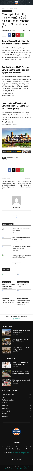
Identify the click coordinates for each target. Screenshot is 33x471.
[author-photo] (16, 204)
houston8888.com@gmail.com (20, 453)
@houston (16, 319)
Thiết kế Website (6, 282)
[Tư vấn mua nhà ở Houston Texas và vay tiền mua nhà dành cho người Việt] (6, 365)
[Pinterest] (18, 35)
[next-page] (6, 308)
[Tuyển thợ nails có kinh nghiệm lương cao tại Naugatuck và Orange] (24, 294)
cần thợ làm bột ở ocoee (12, 157)
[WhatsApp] (22, 35)
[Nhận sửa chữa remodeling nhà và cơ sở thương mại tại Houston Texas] (6, 382)
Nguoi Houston (24, 469)
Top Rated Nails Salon (23, 282)
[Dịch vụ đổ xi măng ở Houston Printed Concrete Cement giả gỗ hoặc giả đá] (6, 373)
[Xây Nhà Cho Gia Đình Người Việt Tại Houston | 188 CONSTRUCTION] (6, 332)
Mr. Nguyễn (6, 30)
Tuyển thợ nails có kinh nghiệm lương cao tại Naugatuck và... (23, 302)
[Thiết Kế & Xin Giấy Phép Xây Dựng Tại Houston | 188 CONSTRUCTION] (9, 294)
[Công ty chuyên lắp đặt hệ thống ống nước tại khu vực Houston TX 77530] (6, 240)
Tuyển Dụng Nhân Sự (12, 8)
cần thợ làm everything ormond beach (12, 160)
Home (3, 8)
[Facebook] (9, 35)
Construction (5, 298)
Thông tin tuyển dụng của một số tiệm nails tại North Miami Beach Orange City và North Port (8, 185)
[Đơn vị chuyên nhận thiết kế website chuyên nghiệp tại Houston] (9, 278)
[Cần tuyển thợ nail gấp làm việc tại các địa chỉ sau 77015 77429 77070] (6, 231)
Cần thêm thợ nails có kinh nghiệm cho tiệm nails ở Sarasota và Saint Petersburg (24, 184)
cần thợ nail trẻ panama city (9, 162)
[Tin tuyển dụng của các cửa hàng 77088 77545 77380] (6, 248)
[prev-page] (3, 308)
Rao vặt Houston (15, 469)
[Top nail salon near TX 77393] (24, 278)
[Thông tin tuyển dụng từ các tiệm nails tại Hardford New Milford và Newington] (6, 257)
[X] (13, 35)
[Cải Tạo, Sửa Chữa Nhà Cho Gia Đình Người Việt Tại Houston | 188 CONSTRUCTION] (6, 350)
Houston (12, 467)
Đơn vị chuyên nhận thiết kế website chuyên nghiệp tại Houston (8, 286)
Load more (16, 264)
